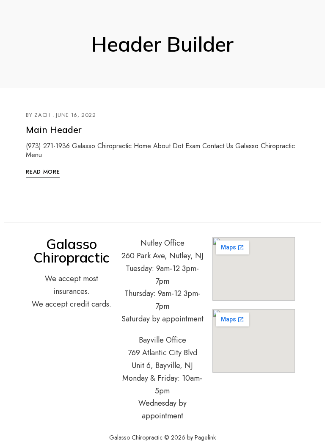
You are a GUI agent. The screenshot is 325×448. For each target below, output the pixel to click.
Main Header (54, 129)
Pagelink (205, 437)
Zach (42, 115)
